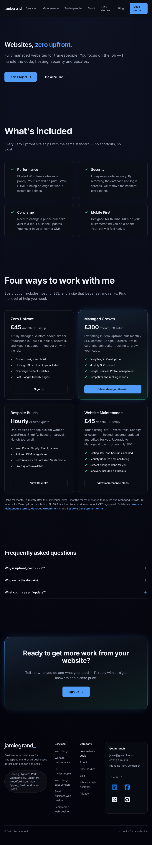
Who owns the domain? (21, 580)
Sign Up (39, 389)
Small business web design (63, 796)
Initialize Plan (54, 77)
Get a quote (137, 8)
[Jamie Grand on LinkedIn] (114, 787)
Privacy (84, 793)
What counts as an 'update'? (25, 592)
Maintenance (51, 8)
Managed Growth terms (46, 508)
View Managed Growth (113, 389)
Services (31, 8)
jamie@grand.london (121, 755)
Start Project (21, 77)
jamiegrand (13, 8)
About (91, 8)
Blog (121, 8)
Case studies (105, 8)
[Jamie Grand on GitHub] (127, 800)
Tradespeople (73, 8)
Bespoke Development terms (85, 508)
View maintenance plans (113, 483)
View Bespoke (39, 483)
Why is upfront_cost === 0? (25, 568)
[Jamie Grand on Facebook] (127, 787)
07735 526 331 (118, 760)
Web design (62, 751)
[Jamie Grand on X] (114, 800)
